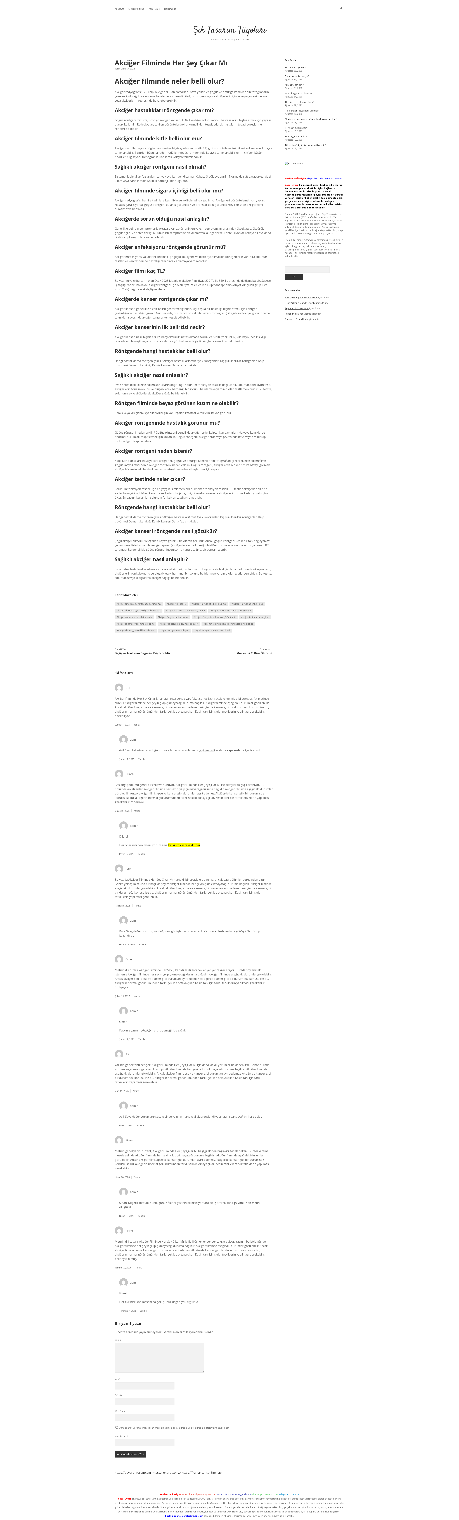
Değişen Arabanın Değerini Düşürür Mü (142, 653)
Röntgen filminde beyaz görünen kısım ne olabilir (228, 623)
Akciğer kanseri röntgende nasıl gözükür (230, 610)
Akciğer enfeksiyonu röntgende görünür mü (139, 603)
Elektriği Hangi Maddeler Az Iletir (301, 297)
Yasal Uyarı (154, 8)
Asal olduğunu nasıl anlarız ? (299, 93)
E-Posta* (119, 1395)
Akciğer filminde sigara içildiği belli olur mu (138, 610)
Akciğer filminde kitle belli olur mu (209, 603)
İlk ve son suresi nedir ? (296, 127)
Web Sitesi (120, 1411)
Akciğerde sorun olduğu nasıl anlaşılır (179, 623)
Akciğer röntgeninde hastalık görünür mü (214, 617)
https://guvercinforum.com (133, 1473)
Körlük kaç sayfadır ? (295, 67)
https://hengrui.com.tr (166, 1473)
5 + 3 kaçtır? (121, 1436)
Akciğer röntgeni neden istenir (173, 617)
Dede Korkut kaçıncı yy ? (297, 76)
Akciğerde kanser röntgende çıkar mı (135, 623)
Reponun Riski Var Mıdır (297, 308)
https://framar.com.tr (196, 1473)
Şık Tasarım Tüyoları (229, 30)
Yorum (118, 1340)
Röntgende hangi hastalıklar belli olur (136, 630)
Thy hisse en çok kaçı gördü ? (299, 102)
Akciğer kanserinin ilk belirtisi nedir (134, 617)
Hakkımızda (170, 8)
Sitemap (216, 1473)
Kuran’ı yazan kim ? (294, 84)
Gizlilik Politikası (136, 8)
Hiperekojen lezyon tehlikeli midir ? (302, 110)
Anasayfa (119, 8)
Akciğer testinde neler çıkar (255, 617)
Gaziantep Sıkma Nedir (296, 319)
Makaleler (130, 595)
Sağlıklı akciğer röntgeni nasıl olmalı (212, 630)
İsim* (117, 1379)
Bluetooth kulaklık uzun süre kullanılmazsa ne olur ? (311, 119)
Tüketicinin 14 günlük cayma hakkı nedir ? (305, 145)
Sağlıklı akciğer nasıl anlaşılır (174, 630)
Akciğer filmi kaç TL (176, 603)
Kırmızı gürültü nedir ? (296, 136)
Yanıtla (137, 724)
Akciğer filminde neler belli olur (247, 603)
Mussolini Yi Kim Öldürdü (254, 653)
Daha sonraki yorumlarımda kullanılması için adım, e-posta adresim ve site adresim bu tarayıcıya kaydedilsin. (174, 1427)
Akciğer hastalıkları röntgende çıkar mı (185, 610)
